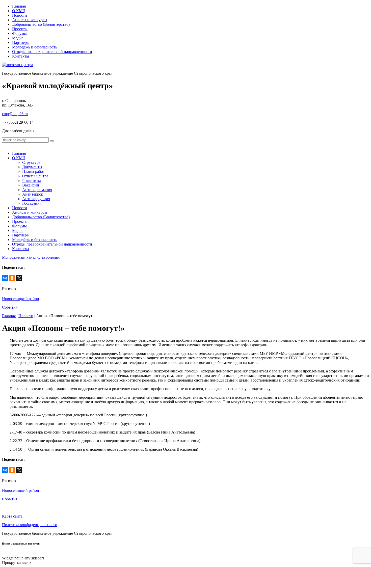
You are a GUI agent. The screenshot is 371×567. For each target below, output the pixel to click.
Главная (19, 6)
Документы (32, 167)
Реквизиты (31, 180)
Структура (31, 162)
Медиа (17, 38)
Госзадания (31, 203)
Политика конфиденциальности (29, 525)
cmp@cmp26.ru (15, 114)
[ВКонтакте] (5, 278)
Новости (19, 15)
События (9, 307)
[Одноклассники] (12, 278)
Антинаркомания (37, 189)
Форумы (19, 33)
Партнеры (21, 42)
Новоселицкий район (20, 298)
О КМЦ (18, 11)
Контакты (20, 56)
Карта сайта (12, 516)
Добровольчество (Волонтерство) (41, 24)
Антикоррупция (36, 199)
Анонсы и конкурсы (29, 20)
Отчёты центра (35, 176)
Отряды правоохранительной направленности (52, 51)
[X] (19, 278)
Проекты (20, 29)
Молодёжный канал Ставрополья (31, 257)
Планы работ (33, 171)
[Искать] (52, 141)
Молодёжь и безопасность (34, 47)
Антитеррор (32, 194)
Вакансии (30, 185)
